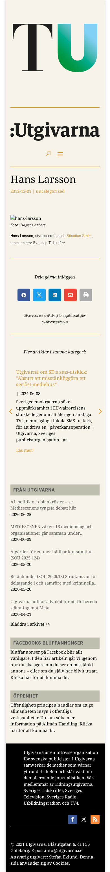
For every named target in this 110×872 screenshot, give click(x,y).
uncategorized (50, 191)
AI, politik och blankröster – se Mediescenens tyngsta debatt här (43, 505)
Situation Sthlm (79, 236)
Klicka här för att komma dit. (39, 677)
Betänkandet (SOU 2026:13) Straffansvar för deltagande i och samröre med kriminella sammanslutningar (53, 580)
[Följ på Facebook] (72, 819)
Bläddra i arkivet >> (30, 624)
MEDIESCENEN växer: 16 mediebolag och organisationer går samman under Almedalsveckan (51, 530)
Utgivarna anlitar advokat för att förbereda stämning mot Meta (53, 605)
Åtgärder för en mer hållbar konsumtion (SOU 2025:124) (51, 555)
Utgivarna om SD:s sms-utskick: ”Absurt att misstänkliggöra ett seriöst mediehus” (51, 378)
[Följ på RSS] (95, 819)
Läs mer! (25, 450)
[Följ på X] (83, 819)
